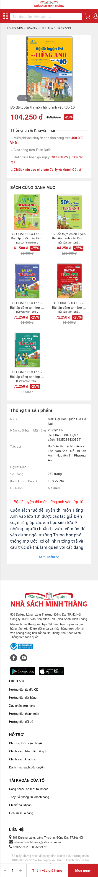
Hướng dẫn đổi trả (21, 721)
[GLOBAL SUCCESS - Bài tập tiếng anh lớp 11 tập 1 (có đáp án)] (27, 350)
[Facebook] (14, 655)
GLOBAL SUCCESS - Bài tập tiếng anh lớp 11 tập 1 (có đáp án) (27, 374)
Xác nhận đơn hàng (22, 705)
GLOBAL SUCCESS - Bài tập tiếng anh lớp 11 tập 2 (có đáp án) (27, 305)
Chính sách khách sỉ (22, 759)
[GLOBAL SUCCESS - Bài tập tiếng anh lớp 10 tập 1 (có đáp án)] (69, 281)
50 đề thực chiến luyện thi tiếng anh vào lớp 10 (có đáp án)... (69, 236)
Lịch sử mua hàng (21, 813)
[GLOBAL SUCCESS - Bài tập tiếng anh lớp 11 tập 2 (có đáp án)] (27, 281)
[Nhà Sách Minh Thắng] (49, 2)
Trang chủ (15, 27)
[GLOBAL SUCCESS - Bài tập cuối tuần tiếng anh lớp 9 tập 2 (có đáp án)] (27, 212)
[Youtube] (23, 655)
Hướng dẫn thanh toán (24, 713)
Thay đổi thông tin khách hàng (29, 797)
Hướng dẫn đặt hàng (22, 697)
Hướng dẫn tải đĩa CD (23, 689)
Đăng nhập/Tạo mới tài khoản (28, 789)
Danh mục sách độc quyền (26, 767)
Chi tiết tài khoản (20, 805)
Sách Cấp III (35, 27)
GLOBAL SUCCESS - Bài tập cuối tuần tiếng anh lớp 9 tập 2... (27, 236)
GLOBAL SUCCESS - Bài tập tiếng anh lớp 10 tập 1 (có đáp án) (69, 305)
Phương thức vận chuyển (26, 743)
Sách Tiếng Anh (59, 27)
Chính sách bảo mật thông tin (28, 751)
